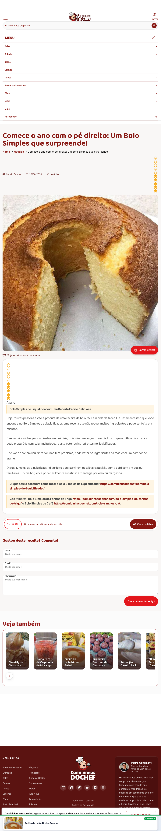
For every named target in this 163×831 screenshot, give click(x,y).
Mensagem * (10, 576)
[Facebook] (71, 788)
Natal (7, 101)
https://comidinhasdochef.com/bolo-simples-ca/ (87, 503)
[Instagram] (63, 788)
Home (6, 151)
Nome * (8, 550)
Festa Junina (35, 799)
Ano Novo (34, 793)
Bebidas (8, 54)
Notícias (19, 151)
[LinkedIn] (95, 788)
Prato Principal (10, 804)
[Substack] (103, 788)
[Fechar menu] (153, 38)
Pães (7, 93)
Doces (7, 77)
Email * (8, 563)
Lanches (7, 793)
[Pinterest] (79, 788)
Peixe (7, 46)
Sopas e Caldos (37, 778)
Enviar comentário (139, 601)
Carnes (8, 69)
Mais (7, 108)
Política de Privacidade (83, 805)
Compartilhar (145, 524)
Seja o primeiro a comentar (23, 355)
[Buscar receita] (154, 25)
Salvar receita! (146, 350)
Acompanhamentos (15, 85)
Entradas (7, 772)
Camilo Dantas (13, 174)
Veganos (33, 767)
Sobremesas (35, 783)
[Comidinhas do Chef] (80, 20)
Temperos (34, 772)
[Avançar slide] (9, 675)
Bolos (7, 61)
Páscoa (33, 804)
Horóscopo (10, 116)
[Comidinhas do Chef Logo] (83, 768)
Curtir (15, 524)
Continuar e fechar (140, 814)
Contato (90, 800)
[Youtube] (87, 788)
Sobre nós (78, 800)
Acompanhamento (12, 767)
